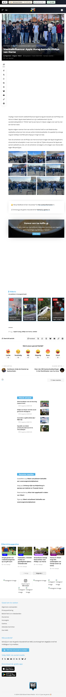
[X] (5, 659)
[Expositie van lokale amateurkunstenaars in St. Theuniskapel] (44, 428)
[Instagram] (14, 659)
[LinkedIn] (17, 659)
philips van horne (27, 331)
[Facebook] (2, 659)
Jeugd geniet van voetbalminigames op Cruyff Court (8, 559)
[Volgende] (62, 309)
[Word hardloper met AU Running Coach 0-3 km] (44, 404)
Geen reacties (49, 56)
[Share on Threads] (4, 87)
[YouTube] (8, 659)
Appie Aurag (17, 331)
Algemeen (8, 56)
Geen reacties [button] (57, 380)
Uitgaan (14, 56)
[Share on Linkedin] (4, 83)
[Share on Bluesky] (4, 91)
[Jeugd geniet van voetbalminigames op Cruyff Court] (9, 551)
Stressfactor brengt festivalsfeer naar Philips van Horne (40, 559)
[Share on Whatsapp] (4, 79)
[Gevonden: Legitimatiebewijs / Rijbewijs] (44, 420)
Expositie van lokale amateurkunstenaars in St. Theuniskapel (25, 427)
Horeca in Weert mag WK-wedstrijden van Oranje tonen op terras (55, 561)
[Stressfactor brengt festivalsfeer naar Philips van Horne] (41, 551)
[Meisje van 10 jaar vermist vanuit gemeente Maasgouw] (44, 412)
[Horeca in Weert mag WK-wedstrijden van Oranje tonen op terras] (57, 551)
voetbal (34, 331)
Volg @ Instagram (25, 584)
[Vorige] (10, 309)
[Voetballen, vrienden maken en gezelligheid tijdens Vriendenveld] (25, 551)
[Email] (4, 95)
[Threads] (19, 659)
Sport (4, 554)
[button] (3, 10)
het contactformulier (45, 205)
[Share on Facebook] (4, 71)
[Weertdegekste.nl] (33, 10)
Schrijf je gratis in (43, 210)
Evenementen (38, 554)
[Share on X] (4, 75)
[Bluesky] (22, 659)
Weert (20, 56)
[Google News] (11, 659)
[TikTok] (25, 659)
